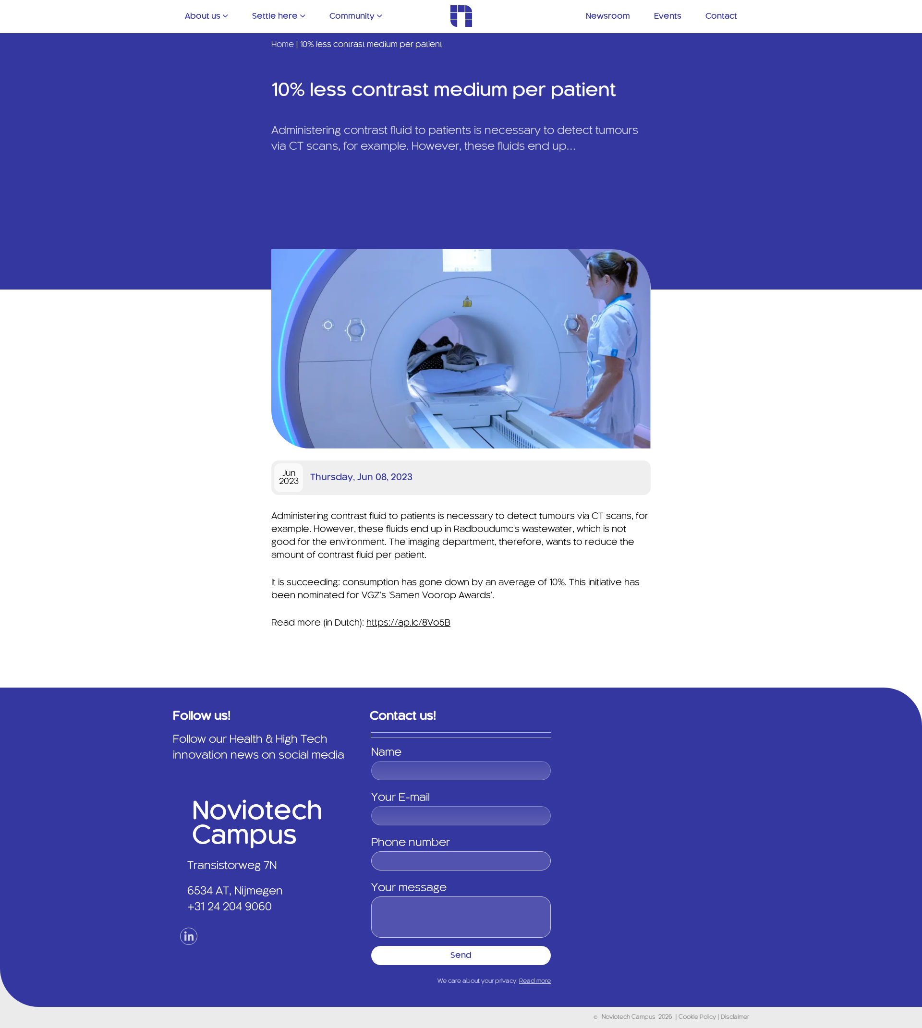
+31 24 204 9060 (229, 907)
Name (386, 753)
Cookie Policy (698, 1017)
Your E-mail (400, 798)
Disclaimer (735, 1017)
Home (282, 44)
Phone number (410, 843)
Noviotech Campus (628, 1017)
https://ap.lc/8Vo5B (408, 623)
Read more (535, 981)
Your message (409, 888)
